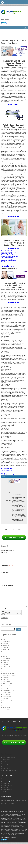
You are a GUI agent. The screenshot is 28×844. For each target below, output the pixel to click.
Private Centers (7, 705)
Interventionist (6, 694)
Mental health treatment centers (8, 260)
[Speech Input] (14, 629)
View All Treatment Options (9, 770)
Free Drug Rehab (7, 688)
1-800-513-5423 (14, 105)
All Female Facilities (7, 671)
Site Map (5, 791)
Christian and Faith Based (9, 673)
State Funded (6, 709)
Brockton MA (6, 645)
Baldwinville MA (6, 641)
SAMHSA (3, 473)
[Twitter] (4, 23)
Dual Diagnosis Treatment (9, 764)
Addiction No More (9, 834)
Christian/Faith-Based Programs (8, 250)
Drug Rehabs (6, 679)
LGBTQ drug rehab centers (7, 257)
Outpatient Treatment (8, 766)
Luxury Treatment (7, 700)
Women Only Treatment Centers (8, 255)
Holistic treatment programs (7, 259)
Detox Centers (4, 261)
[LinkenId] (6, 23)
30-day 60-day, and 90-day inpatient (9, 256)
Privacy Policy (6, 783)
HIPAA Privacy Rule (7, 785)
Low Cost (5, 698)
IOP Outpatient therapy (6, 253)
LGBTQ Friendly (7, 696)
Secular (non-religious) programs (8, 252)
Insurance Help (6, 768)
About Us (5, 779)
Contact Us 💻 (6, 781)
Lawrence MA (6, 654)
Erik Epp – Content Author (6, 470)
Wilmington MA (6, 666)
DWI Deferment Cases (8, 683)
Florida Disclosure (7, 789)
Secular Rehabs (6, 707)
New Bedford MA (7, 658)
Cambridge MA (6, 647)
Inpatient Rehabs (7, 692)
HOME (4, 639)
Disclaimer (5, 787)
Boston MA (5, 643)
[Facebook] (2, 23)
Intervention (4, 263)
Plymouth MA (6, 660)
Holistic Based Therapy (8, 690)
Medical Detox (6, 759)
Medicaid (5, 703)
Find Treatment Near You (9, 757)
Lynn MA (5, 656)
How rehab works (8, 266)
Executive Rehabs (7, 686)
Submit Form (4, 617)
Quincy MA (5, 662)
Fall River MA (6, 649)
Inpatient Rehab (7, 761)
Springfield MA (6, 664)
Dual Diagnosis (6, 681)
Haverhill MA (6, 652)
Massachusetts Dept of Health (7, 474)
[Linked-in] (6, 840)
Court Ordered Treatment (9, 675)
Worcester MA (6, 669)
